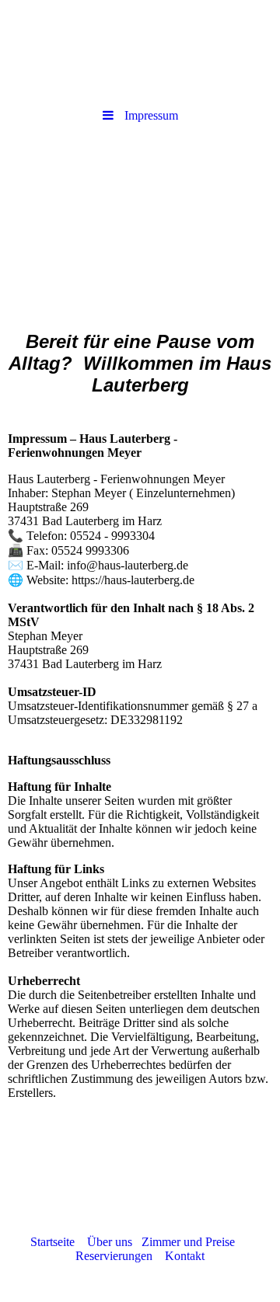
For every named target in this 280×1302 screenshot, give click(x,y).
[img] (140, 220)
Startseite (58, 1241)
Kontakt (178, 1255)
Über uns (109, 1241)
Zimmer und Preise (188, 1241)
